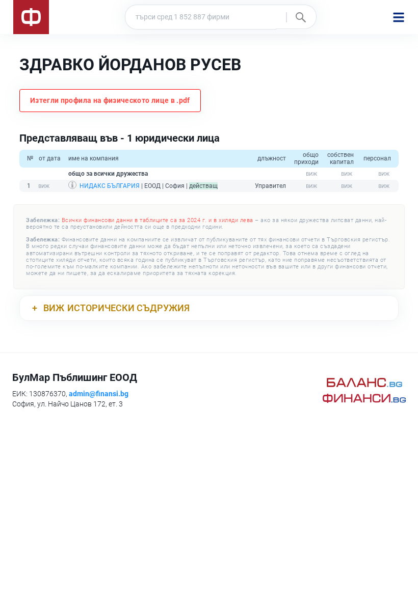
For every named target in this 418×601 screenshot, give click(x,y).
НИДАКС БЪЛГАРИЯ (110, 185)
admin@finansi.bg (98, 394)
